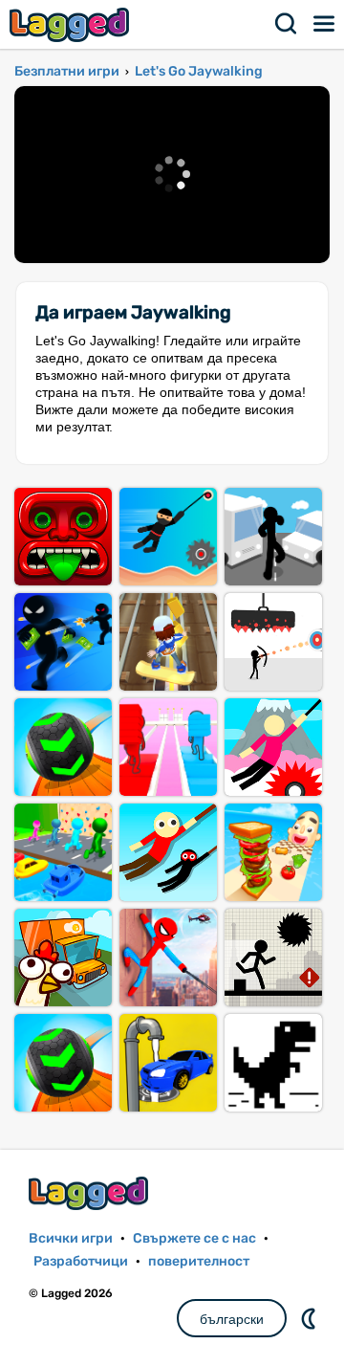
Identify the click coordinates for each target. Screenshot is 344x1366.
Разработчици (80, 1261)
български (232, 1319)
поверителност (198, 1261)
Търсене (287, 24)
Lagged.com (91, 1193)
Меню (325, 24)
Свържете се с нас (194, 1238)
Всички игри (71, 1238)
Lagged (72, 24)
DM (310, 1318)
